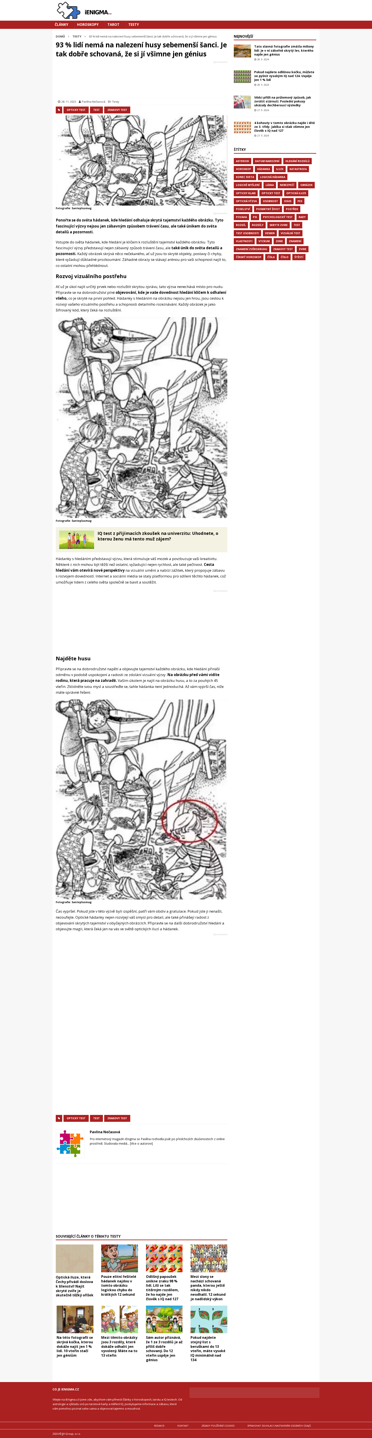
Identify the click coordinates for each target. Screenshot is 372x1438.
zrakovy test (117, 110)
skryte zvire (279, 225)
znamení (295, 241)
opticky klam (246, 193)
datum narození (267, 161)
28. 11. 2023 (68, 102)
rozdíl (241, 225)
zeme (279, 241)
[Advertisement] (141, 80)
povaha (241, 217)
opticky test (76, 110)
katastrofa (298, 169)
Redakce (159, 1425)
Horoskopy (88, 24)
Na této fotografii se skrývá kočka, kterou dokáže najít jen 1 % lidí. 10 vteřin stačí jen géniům (75, 1346)
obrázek (306, 185)
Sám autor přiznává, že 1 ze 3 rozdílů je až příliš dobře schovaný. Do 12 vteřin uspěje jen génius (164, 1348)
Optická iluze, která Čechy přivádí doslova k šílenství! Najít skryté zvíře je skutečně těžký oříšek (74, 1286)
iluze (280, 169)
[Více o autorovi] (141, 1143)
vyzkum (264, 241)
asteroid (242, 161)
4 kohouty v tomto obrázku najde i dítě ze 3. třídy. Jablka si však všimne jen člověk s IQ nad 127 (284, 127)
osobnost (270, 201)
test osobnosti (247, 233)
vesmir (270, 233)
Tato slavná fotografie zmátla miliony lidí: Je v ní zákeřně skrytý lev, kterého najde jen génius (284, 50)
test (96, 110)
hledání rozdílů (297, 161)
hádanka (263, 169)
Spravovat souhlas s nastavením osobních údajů (279, 1425)
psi (255, 217)
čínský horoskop (248, 257)
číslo (284, 257)
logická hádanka (272, 177)
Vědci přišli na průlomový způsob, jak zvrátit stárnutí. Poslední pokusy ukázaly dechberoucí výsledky (282, 101)
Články (61, 24)
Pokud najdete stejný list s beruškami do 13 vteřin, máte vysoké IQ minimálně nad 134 (208, 1348)
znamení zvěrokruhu (251, 249)
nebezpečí (287, 185)
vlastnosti (244, 241)
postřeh (292, 209)
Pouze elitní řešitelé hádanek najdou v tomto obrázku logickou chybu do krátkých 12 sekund (118, 1285)
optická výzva (246, 201)
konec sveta (245, 177)
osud (287, 201)
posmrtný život (268, 209)
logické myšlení (248, 185)
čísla (271, 257)
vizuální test (290, 233)
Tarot (113, 24)
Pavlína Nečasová (93, 102)
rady (302, 217)
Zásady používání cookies (218, 1425)
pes (300, 201)
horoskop (243, 169)
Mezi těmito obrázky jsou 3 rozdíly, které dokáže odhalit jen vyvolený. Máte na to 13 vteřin (119, 1346)
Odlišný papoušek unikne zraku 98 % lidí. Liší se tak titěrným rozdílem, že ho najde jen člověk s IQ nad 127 (162, 1287)
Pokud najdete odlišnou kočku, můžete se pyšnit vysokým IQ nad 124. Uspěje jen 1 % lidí (284, 76)
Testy (133, 24)
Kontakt (183, 1425)
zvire (302, 249)
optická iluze (296, 193)
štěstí (298, 257)
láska (270, 185)
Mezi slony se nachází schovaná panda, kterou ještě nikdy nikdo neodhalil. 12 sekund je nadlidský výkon (208, 1287)
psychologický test (278, 217)
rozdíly (258, 225)
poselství (243, 209)
